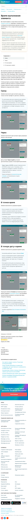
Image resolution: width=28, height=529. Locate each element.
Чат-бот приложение (19, 442)
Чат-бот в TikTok (4, 432)
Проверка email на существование (19, 409)
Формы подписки (4, 413)
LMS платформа (4, 451)
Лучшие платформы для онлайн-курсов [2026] (14, 373)
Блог (16, 481)
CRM (2, 453)
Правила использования (6, 508)
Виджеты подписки (19, 440)
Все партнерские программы (18, 496)
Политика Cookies (5, 513)
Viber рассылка (4, 467)
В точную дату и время (10, 65)
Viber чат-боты (18, 438)
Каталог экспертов (19, 490)
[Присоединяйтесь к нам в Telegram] (5, 518)
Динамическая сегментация (18, 466)
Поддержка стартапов (20, 498)
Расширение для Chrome (20, 412)
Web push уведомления (6, 469)
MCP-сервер (18, 488)
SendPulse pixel (18, 451)
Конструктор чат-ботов (6, 428)
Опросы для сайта (19, 453)
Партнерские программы (8, 493)
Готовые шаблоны (19, 406)
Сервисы (3, 447)
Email (22, 253)
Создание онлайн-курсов (6, 449)
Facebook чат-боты (5, 434)
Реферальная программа (6, 499)
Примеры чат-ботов (19, 445)
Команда (3, 475)
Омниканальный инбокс (20, 461)
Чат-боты (4, 426)
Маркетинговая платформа (21, 463)
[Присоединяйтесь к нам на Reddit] (7, 518)
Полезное (4, 479)
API (15, 486)
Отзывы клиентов (5, 477)
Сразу (6, 58)
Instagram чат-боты (5, 430)
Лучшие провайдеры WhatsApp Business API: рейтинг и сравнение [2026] (13, 376)
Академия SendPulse (5, 484)
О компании (4, 473)
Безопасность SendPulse (6, 510)
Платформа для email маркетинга (19, 415)
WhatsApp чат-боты (5, 439)
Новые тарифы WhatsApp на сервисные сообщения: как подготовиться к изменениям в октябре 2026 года (14, 367)
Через (6, 60)
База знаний (3, 486)
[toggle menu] (26, 2)
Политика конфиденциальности (8, 511)
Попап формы (18, 449)
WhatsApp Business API (6, 441)
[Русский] (23, 2)
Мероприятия (4, 481)
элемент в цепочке (5, 23)
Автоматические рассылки (7, 415)
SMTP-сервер (4, 406)
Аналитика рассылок (19, 404)
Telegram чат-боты (5, 436)
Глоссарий (3, 488)
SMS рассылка (4, 464)
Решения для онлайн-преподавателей (5, 421)
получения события (15, 293)
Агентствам (3, 495)
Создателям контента (19, 423)
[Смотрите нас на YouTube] (2, 518)
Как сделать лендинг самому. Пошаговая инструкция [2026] (12, 362)
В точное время (8, 62)
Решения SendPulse (7, 418)
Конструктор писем (5, 410)
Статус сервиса (4, 490)
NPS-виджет (17, 456)
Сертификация (4, 497)
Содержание (7, 56)
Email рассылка (4, 404)
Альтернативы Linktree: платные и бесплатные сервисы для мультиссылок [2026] (13, 371)
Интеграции (17, 484)
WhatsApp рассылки (5, 443)
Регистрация (18, 1)
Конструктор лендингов (6, 459)
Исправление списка (5, 408)
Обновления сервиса (19, 475)
